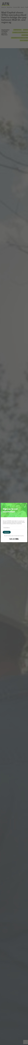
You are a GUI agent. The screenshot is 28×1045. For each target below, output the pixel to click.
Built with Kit (14, 539)
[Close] (25, 504)
